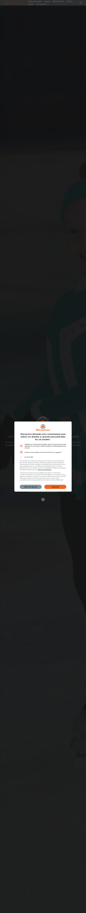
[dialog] (43, 456)
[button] (43, 457)
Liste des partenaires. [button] (45, 470)
